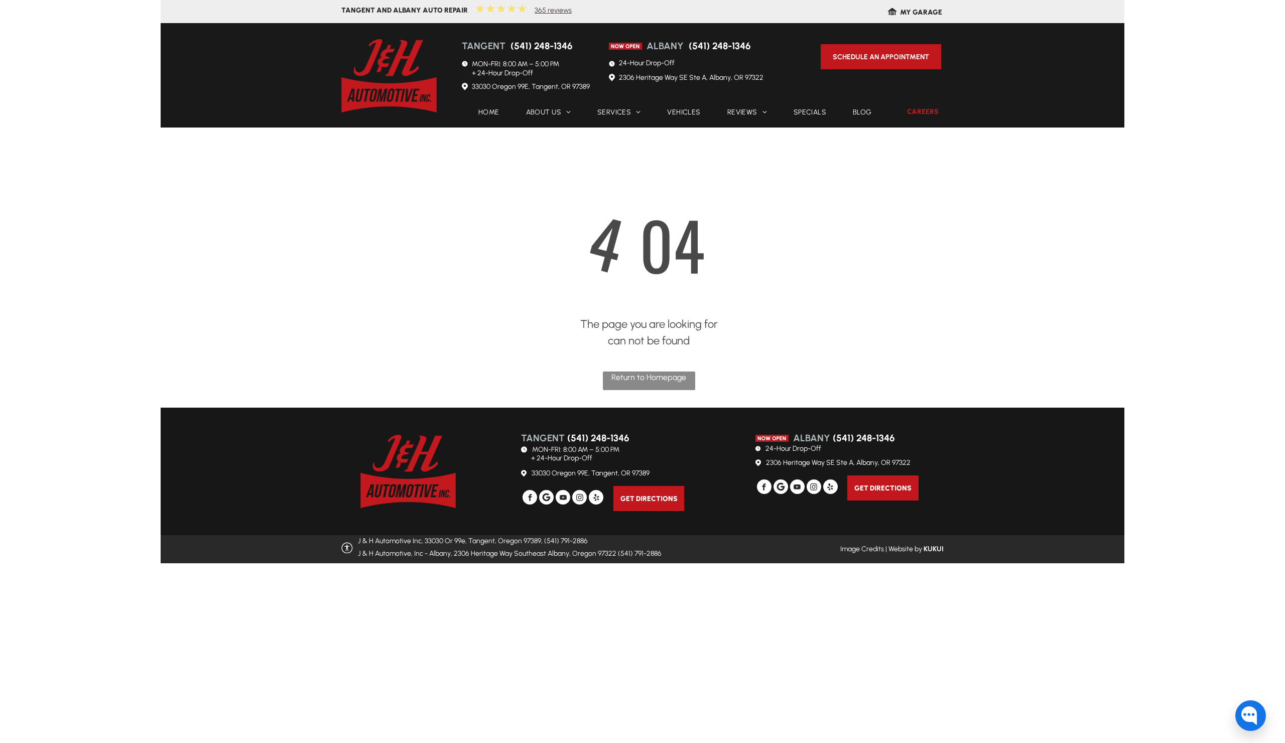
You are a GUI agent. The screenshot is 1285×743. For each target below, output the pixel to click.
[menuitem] (485, 112)
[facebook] (530, 498)
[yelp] (596, 498)
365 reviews (553, 10)
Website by (905, 549)
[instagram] (579, 498)
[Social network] (546, 498)
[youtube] (563, 498)
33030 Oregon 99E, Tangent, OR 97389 (531, 86)
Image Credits (862, 549)
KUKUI (934, 549)
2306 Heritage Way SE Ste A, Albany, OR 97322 (691, 77)
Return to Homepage (648, 377)
